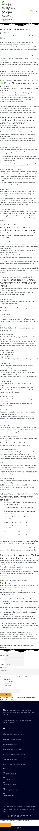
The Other (8, 685)
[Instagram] (9, 816)
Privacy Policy (25, 809)
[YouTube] (24, 816)
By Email (7, 679)
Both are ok (8, 683)
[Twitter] (27, 816)
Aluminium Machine (12, 36)
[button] (36, 11)
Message (3, 667)
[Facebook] (12, 816)
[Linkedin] (18, 816)
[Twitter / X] (30, 816)
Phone (2, 664)
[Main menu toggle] (31, 11)
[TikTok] (21, 816)
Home (2, 36)
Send (5, 694)
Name (2, 655)
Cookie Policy (18, 809)
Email (2, 660)
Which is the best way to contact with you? (13, 677)
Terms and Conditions (8, 809)
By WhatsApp (9, 681)
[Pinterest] (15, 816)
